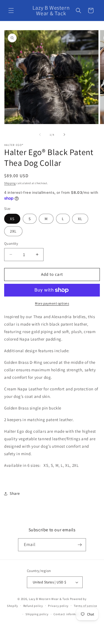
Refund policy (33, 606)
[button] (11, 10)
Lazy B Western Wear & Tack (49, 599)
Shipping (10, 183)
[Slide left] (40, 134)
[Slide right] (64, 134)
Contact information (68, 614)
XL (80, 218)
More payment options (52, 303)
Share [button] (15, 493)
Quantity (11, 243)
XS (12, 218)
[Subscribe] (79, 544)
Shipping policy (37, 614)
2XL (13, 231)
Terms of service (85, 606)
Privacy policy (58, 606)
